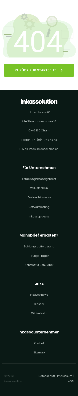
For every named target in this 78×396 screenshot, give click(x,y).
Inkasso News (39, 295)
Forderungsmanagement (39, 179)
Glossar (39, 304)
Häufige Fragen (39, 256)
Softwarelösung (39, 207)
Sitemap (39, 352)
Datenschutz (47, 376)
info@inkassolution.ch (43, 149)
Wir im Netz (39, 313)
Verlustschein (39, 188)
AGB (71, 381)
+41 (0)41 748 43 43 (44, 140)
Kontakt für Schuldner (39, 265)
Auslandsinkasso (39, 197)
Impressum (64, 376)
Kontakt (39, 343)
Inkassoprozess (39, 216)
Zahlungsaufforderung (39, 246)
